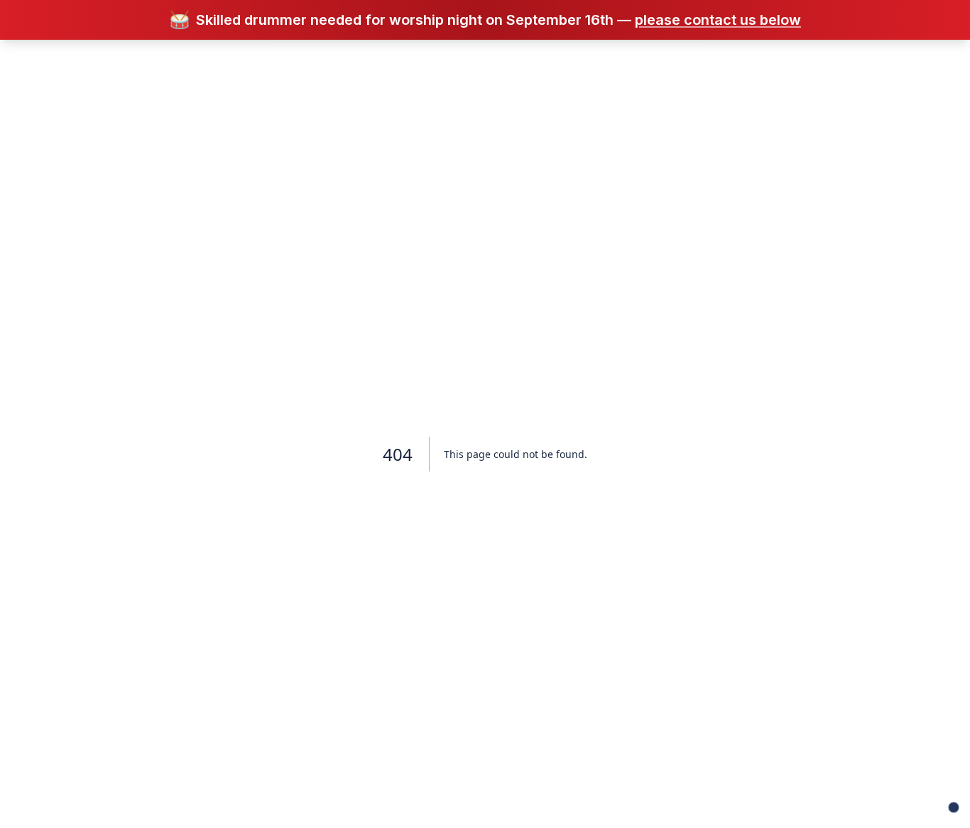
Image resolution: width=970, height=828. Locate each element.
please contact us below (718, 19)
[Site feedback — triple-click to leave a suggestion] (954, 807)
